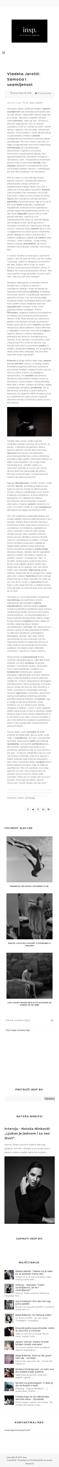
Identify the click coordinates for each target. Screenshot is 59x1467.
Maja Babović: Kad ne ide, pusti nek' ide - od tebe (33, 1357)
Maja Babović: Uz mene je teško (33, 1314)
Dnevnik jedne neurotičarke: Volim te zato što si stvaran (35, 1329)
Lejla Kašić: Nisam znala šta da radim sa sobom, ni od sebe (30, 1004)
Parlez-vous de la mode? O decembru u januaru (29, 944)
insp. (25, 1457)
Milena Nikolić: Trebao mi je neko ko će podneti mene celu (34, 1272)
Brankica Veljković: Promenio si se (29, 886)
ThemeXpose (23, 1460)
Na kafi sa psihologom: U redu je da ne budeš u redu (34, 1384)
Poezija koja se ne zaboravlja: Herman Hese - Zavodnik (32, 1398)
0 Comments (44, 93)
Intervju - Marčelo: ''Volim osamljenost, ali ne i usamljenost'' (30, 1287)
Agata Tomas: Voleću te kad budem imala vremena (32, 1343)
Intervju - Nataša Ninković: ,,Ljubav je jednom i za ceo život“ (27, 1133)
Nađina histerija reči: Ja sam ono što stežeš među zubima (34, 1370)
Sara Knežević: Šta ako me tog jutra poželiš (33, 1302)
